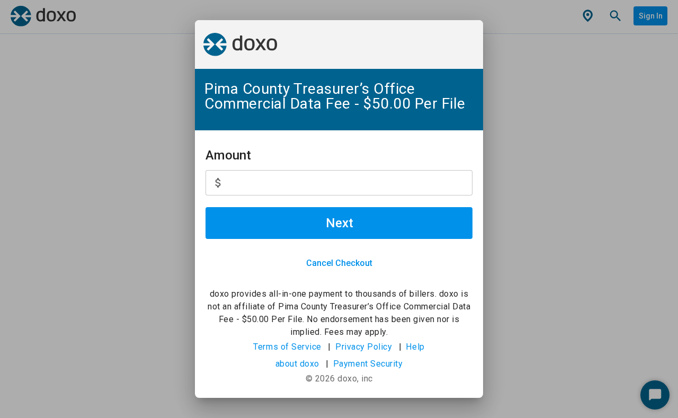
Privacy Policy (363, 347)
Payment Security (368, 364)
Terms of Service (287, 347)
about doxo (297, 364)
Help (415, 347)
